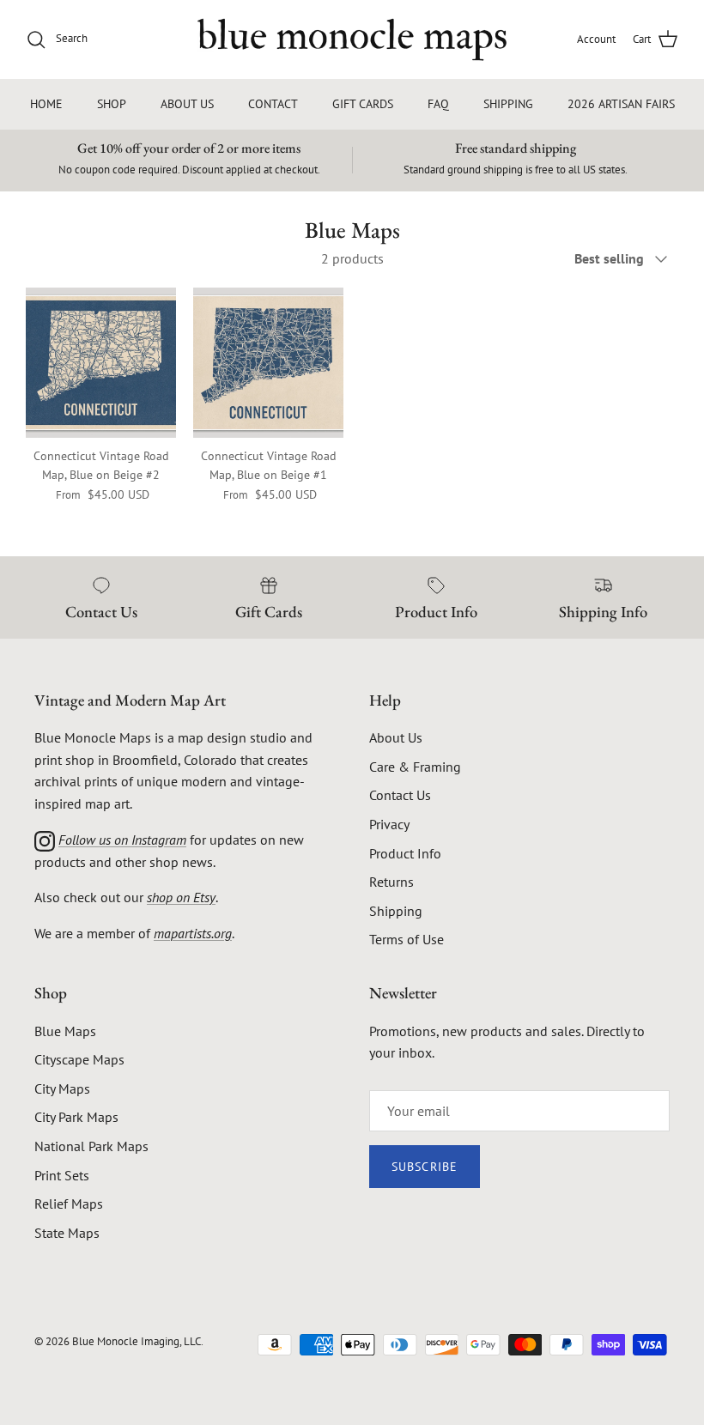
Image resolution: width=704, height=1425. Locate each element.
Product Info (405, 853)
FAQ (438, 104)
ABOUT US (187, 104)
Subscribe (424, 1166)
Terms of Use (406, 939)
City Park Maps (76, 1116)
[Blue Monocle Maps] (352, 39)
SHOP (111, 104)
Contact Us (400, 794)
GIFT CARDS (362, 104)
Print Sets (61, 1175)
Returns (391, 881)
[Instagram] (44, 839)
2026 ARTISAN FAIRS (621, 104)
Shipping (395, 910)
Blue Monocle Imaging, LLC (136, 1341)
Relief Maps (68, 1203)
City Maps (62, 1088)
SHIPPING (508, 104)
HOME (46, 104)
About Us (395, 737)
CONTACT (273, 104)
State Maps (67, 1232)
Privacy (389, 824)
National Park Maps (91, 1146)
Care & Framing (415, 766)
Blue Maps (65, 1031)
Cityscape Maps (79, 1059)
